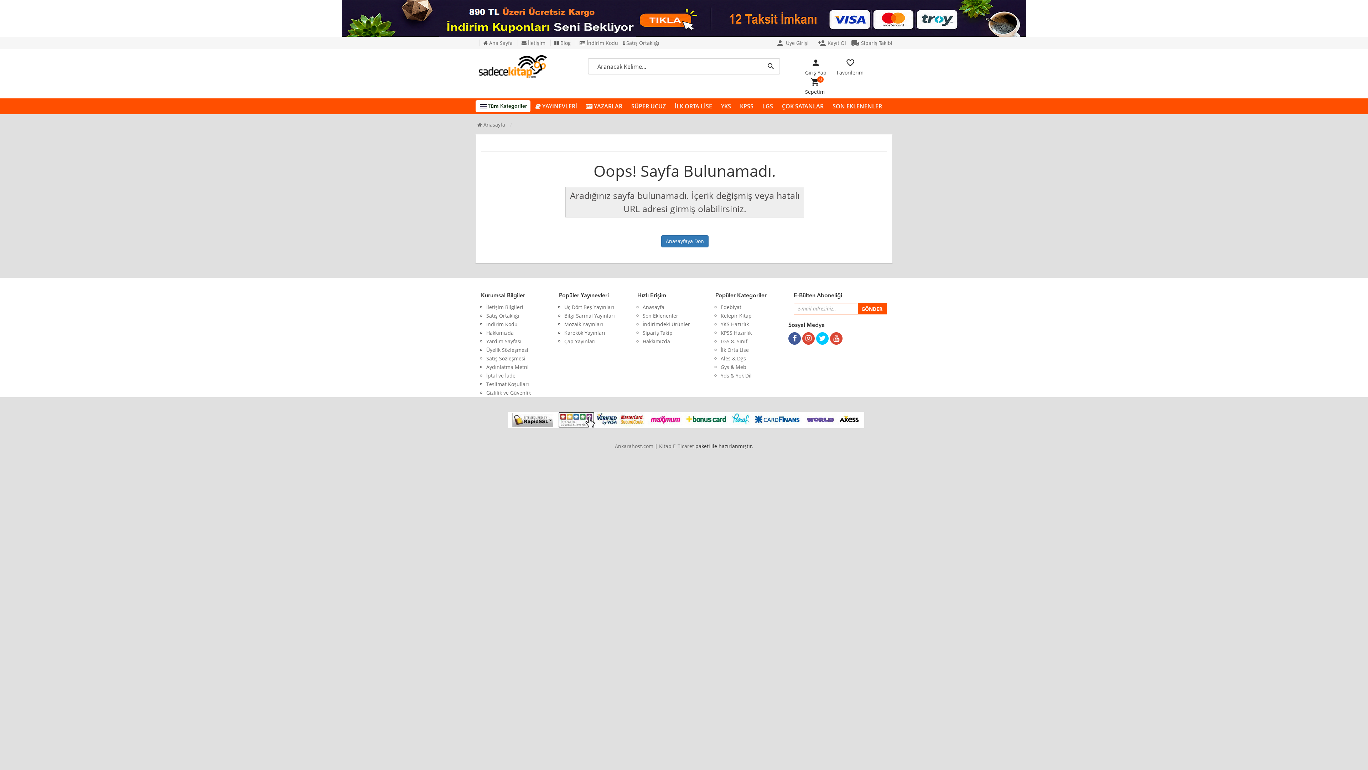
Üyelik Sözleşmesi (507, 349)
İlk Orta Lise (735, 349)
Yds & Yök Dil (736, 375)
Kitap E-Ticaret (676, 446)
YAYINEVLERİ (559, 106)
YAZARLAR (607, 106)
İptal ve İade (500, 375)
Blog (565, 43)
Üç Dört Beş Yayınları (589, 307)
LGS (767, 106)
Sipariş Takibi (871, 43)
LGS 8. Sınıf (734, 341)
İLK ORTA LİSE (693, 106)
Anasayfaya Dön (685, 241)
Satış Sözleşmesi (505, 358)
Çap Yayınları (580, 341)
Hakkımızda (500, 332)
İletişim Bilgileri (504, 307)
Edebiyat (731, 307)
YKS (726, 106)
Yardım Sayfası (504, 341)
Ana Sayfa (500, 43)
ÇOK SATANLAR (803, 106)
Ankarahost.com (634, 446)
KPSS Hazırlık (736, 332)
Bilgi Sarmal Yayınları (589, 315)
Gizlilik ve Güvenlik (508, 392)
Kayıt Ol (832, 43)
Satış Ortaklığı (642, 43)
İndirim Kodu (601, 43)
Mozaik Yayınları (583, 324)
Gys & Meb (733, 367)
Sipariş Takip (658, 332)
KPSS (746, 106)
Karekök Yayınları (584, 332)
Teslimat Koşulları (507, 384)
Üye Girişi (792, 43)
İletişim (536, 43)
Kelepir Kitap (736, 315)
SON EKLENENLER (857, 106)
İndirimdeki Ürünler (666, 324)
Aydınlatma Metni (507, 367)
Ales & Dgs (733, 358)
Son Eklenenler (660, 315)
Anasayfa (493, 124)
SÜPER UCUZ (648, 106)
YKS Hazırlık (735, 324)
